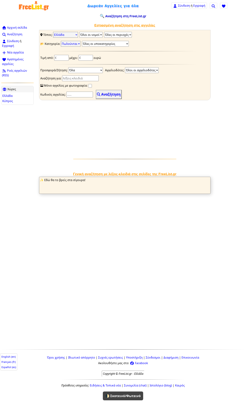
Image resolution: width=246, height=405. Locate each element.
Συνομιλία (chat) (135, 385)
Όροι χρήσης (56, 357)
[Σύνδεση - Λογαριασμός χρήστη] (175, 5)
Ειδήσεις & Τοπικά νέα (105, 385)
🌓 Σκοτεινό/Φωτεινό (123, 396)
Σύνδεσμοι (153, 357)
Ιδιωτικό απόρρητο (81, 357)
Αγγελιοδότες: (115, 70)
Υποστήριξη (134, 357)
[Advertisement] (17, 161)
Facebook (141, 363)
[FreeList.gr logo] (34, 6)
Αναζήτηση (14, 34)
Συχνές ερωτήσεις (110, 357)
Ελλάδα (7, 96)
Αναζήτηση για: (51, 78)
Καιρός (180, 385)
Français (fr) (8, 362)
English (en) (8, 356)
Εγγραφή (199, 6)
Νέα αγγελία (15, 52)
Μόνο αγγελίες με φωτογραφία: (65, 85)
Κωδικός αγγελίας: (53, 94)
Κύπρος (7, 101)
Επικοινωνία (190, 357)
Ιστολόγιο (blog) (161, 385)
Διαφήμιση (171, 357)
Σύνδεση (184, 6)
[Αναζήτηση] (213, 5)
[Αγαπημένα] (223, 5)
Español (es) (8, 367)
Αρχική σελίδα (16, 28)
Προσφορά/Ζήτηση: (54, 70)
